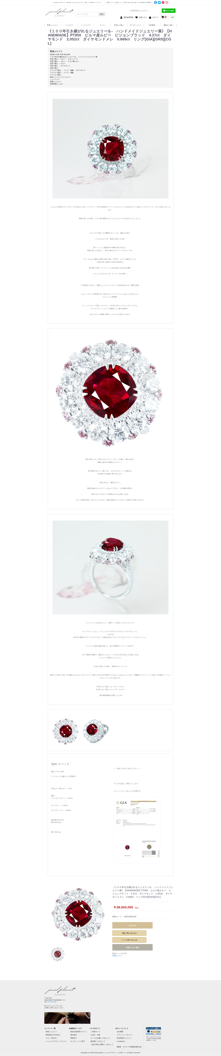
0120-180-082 (52, 1002)
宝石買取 (148, 2)
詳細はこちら (117, 956)
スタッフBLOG (51, 1038)
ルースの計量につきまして (100, 1038)
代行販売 (142, 2)
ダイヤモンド (65, 66)
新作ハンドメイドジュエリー (60, 77)
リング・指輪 (69, 70)
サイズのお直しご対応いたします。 (127, 783)
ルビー (63, 59)
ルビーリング (73, 59)
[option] (79, 914)
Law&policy (121, 1041)
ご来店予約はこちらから (138, 11)
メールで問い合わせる (129, 940)
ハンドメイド (86, 25)
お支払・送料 (95, 1035)
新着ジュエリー (52, 25)
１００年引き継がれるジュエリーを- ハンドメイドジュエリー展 (73, 57)
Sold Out (132, 925)
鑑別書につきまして (98, 1041)
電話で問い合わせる (129, 933)
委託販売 (73, 1035)
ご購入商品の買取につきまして (102, 1044)
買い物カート (135, 2)
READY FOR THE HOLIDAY (60, 54)
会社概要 (120, 1032)
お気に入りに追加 (132, 947)
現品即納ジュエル (56, 84)
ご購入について (119, 2)
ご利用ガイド (95, 1032)
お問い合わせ (127, 2)
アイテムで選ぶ (55, 70)
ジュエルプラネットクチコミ (56, 1041)
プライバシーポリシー (125, 1035)
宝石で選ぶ (54, 59)
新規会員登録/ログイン (78, 1032)
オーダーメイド (135, 25)
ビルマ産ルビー (73, 61)
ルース (102, 25)
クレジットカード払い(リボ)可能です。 (128, 791)
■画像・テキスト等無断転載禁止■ (129, 1047)
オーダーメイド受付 (77, 1041)
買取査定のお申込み (53, 1035)
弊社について (110, 2)
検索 (101, 14)
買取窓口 (73, 1038)
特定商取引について (124, 1038)
